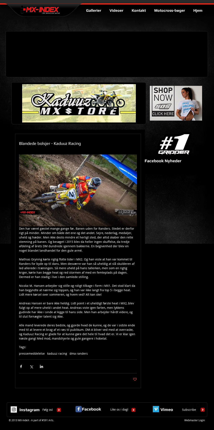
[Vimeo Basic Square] (156, 409)
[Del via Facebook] (21, 366)
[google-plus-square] (192, 405)
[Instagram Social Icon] (14, 409)
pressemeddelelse (32, 353)
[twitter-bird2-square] (198, 405)
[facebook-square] (204, 405)
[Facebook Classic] (78, 409)
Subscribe (189, 410)
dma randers (79, 353)
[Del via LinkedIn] (41, 366)
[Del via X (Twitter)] (31, 366)
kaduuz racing (57, 353)
